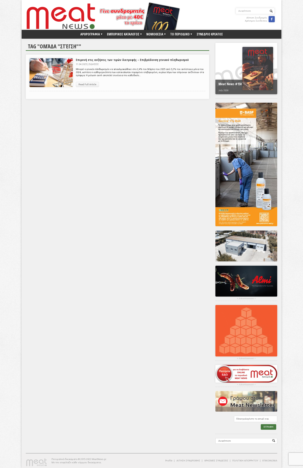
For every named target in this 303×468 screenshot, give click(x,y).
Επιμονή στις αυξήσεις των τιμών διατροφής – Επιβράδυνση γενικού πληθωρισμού (132, 60)
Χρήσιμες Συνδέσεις (256, 21)
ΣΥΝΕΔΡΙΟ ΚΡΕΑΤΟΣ (210, 34)
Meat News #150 (230, 84)
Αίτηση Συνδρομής (256, 17)
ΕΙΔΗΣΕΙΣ (94, 64)
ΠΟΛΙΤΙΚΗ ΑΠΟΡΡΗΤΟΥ (245, 460)
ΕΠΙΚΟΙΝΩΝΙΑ (269, 460)
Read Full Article (87, 84)
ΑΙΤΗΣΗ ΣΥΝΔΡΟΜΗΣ (188, 460)
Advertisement (246, 298)
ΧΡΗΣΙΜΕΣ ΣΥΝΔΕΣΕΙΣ (216, 460)
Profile (168, 460)
